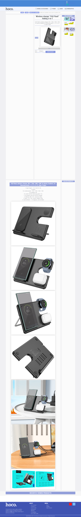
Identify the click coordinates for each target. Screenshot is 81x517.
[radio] (50, 37)
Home (22, 12)
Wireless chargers (34, 12)
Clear (49, 48)
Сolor (36, 37)
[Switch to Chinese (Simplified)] (71, 3)
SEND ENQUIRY (50, 51)
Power (26, 12)
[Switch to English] (68, 2)
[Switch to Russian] (67, 5)
